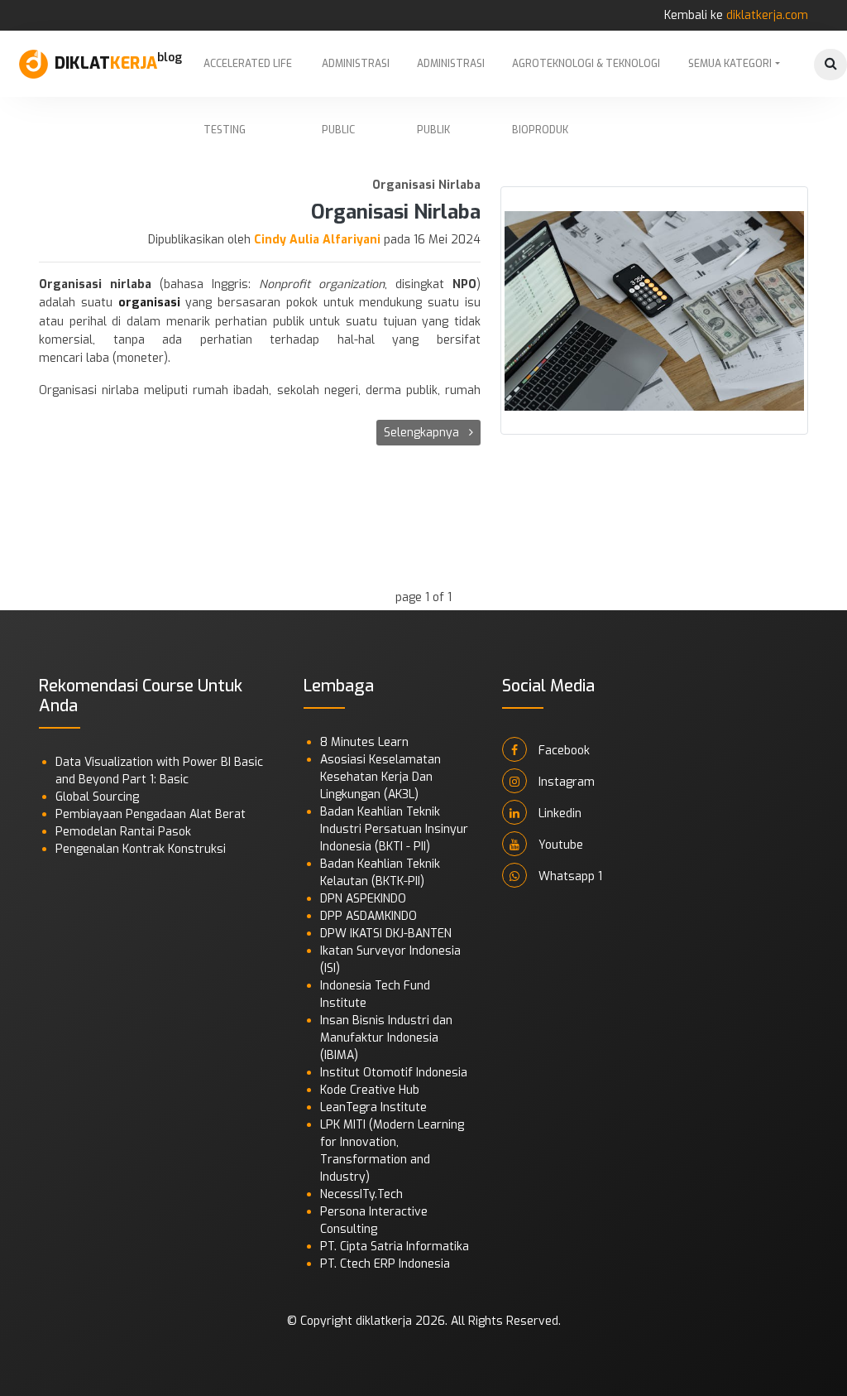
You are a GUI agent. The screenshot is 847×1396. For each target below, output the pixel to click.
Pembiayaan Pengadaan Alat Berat (150, 814)
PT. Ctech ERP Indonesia (385, 1264)
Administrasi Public (356, 77)
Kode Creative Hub (369, 1090)
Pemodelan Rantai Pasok (123, 832)
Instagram (565, 782)
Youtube (559, 845)
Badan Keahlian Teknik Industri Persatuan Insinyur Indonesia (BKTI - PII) (394, 829)
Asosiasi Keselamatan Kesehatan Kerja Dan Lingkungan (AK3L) (380, 777)
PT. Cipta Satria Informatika (394, 1246)
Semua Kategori (730, 63)
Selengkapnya (423, 432)
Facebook (562, 750)
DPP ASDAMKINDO (368, 916)
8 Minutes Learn (364, 742)
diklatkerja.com (767, 15)
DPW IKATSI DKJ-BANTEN (386, 933)
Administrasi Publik (451, 77)
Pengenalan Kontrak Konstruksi (140, 849)
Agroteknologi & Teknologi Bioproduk (586, 77)
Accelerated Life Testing (247, 77)
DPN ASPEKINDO (363, 899)
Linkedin (558, 813)
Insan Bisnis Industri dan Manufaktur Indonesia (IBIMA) (386, 1038)
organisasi (149, 302)
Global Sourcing (97, 797)
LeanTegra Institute (373, 1107)
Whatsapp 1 (568, 876)
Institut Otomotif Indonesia (393, 1073)
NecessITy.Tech (361, 1194)
